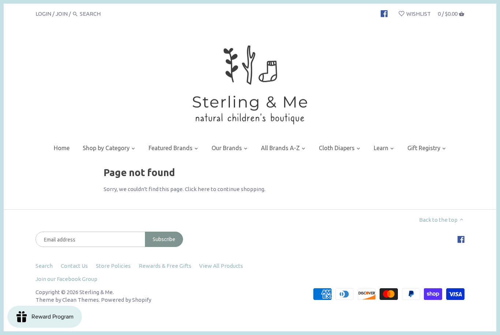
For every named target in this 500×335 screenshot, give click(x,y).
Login (43, 14)
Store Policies (113, 266)
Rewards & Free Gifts (165, 266)
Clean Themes (80, 300)
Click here (197, 189)
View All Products (221, 266)
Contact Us (74, 266)
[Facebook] (384, 13)
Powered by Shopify (126, 300)
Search (44, 266)
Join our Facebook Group (66, 279)
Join (62, 14)
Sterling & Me (96, 292)
